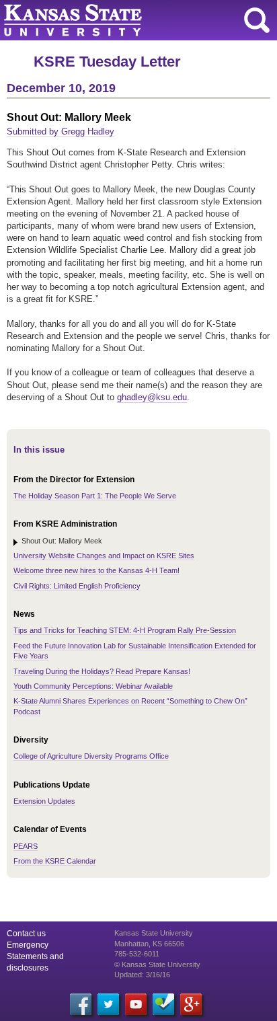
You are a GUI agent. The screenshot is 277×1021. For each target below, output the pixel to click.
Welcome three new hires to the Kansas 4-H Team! (96, 570)
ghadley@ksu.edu (152, 397)
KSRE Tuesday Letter (107, 61)
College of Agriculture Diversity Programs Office (91, 756)
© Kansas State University (157, 964)
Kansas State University (122, 20)
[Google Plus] (191, 1004)
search (256, 20)
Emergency (27, 945)
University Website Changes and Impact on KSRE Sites (103, 556)
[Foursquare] (163, 1004)
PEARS (25, 846)
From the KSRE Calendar (54, 861)
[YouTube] (136, 1004)
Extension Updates (44, 801)
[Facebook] (80, 1004)
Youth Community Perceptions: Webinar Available (93, 686)
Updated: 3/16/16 (142, 975)
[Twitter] (108, 1004)
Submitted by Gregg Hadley (60, 131)
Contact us (26, 933)
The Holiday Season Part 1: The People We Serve (94, 496)
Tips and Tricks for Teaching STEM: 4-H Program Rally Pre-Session (124, 630)
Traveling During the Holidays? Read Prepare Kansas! (101, 671)
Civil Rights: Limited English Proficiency (77, 586)
